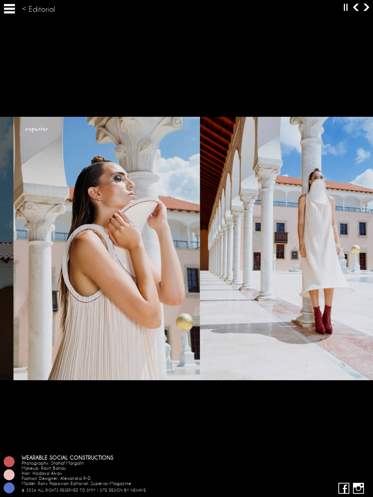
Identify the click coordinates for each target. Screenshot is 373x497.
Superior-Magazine (111, 483)
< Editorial (38, 9)
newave (138, 490)
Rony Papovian (53, 483)
